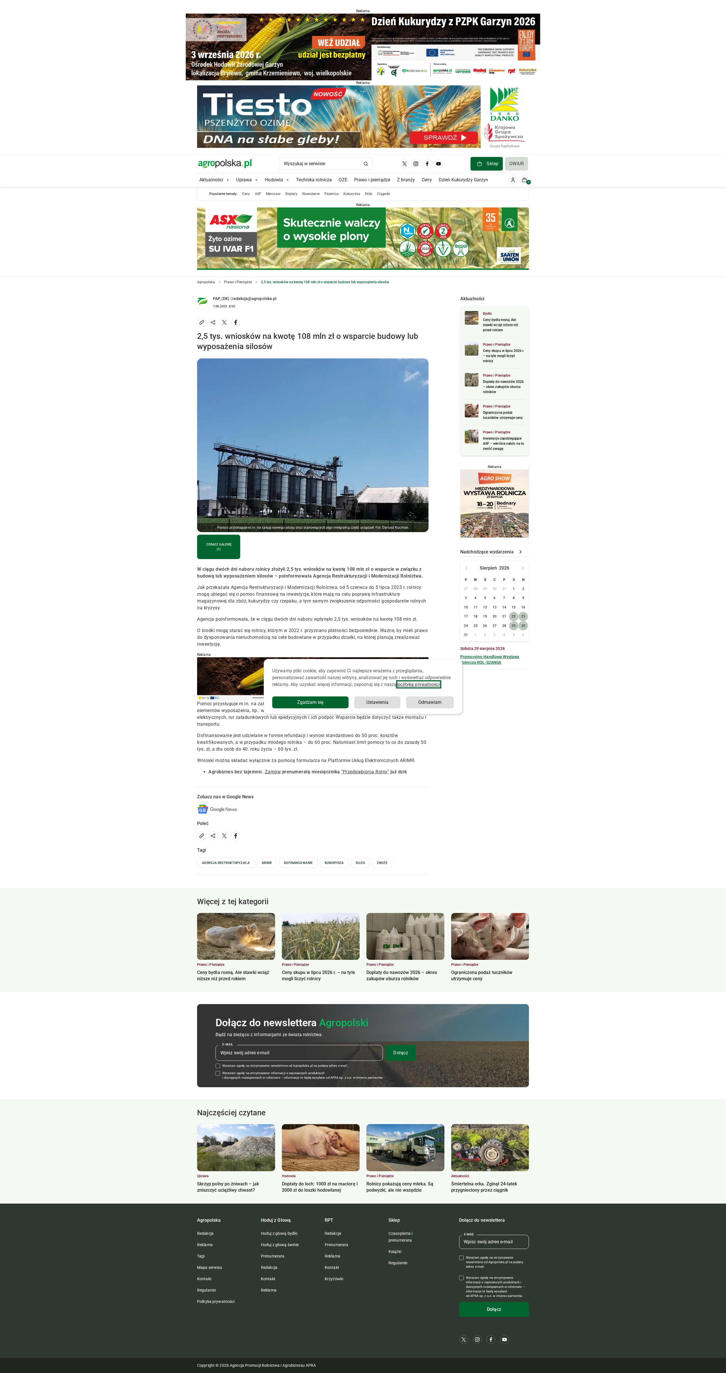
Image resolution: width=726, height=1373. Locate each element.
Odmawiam (430, 702)
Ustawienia (377, 702)
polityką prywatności (419, 684)
